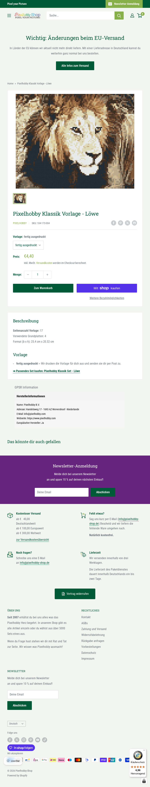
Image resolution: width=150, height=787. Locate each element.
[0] (139, 15)
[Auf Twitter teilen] (127, 222)
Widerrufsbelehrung (93, 635)
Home (10, 83)
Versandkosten (44, 263)
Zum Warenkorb (43, 288)
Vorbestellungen (91, 646)
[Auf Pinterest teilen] (120, 222)
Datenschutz (88, 653)
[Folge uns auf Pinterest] (30, 739)
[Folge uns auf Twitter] (16, 739)
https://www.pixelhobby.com (41, 418)
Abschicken (103, 492)
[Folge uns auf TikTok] (44, 739)
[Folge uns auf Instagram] (23, 739)
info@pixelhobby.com (35, 413)
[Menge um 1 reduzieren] (28, 274)
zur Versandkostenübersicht (32, 539)
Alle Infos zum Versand (75, 65)
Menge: (17, 274)
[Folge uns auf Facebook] (9, 739)
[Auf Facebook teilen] (113, 222)
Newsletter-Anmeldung (126, 3)
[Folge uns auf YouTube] (37, 739)
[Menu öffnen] (9, 15)
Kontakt (86, 617)
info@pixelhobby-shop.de (34, 562)
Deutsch (13, 723)
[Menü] (144, 751)
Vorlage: (29, 236)
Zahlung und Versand (93, 629)
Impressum (87, 658)
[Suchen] (119, 16)
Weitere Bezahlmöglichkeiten (107, 298)
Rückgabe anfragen (92, 641)
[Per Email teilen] (134, 222)
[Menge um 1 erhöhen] (47, 274)
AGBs (84, 623)
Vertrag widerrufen (78, 594)
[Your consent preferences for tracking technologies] (144, 781)
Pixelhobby (20, 223)
